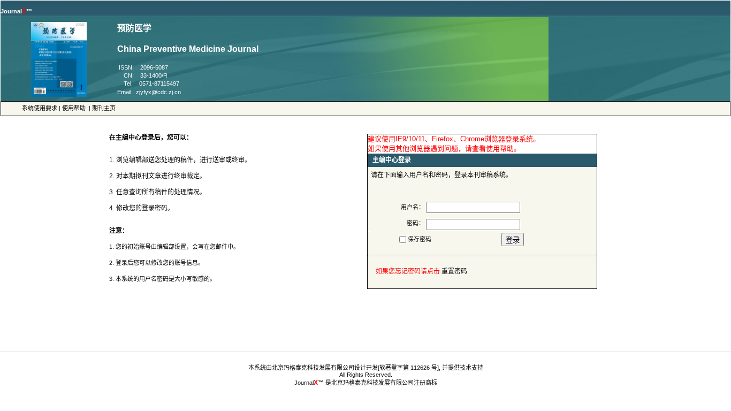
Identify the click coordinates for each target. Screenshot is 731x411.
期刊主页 (104, 108)
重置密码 (454, 271)
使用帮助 (74, 108)
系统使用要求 (39, 108)
